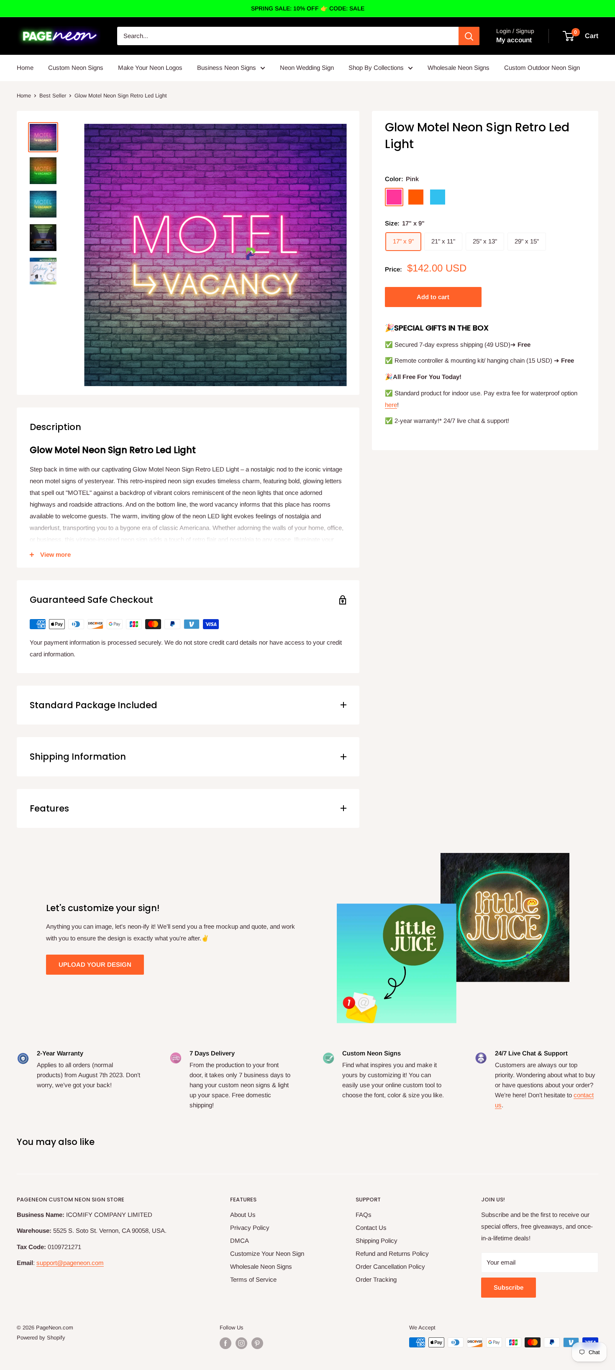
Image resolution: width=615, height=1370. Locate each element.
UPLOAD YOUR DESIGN (95, 964)
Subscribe (508, 1287)
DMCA (239, 1240)
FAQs (364, 1214)
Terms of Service (253, 1279)
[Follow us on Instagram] (241, 1343)
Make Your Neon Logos (150, 67)
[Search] (469, 36)
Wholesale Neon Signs (458, 67)
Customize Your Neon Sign (267, 1253)
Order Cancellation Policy (390, 1266)
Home (25, 67)
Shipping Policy (376, 1240)
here (391, 404)
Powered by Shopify (41, 1337)
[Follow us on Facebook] (225, 1343)
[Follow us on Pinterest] (257, 1343)
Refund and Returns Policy (392, 1253)
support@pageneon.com (70, 1262)
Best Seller (52, 95)
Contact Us (371, 1227)
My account (514, 40)
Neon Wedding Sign (307, 67)
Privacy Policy (249, 1227)
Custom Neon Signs (75, 67)
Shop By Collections (376, 67)
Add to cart (433, 296)
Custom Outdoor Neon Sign (542, 67)
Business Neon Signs (226, 67)
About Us (243, 1214)
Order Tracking (376, 1279)
